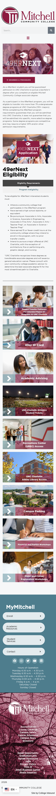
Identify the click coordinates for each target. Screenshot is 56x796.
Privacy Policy (28, 764)
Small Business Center (28, 769)
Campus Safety (28, 732)
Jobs (28, 761)
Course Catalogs (28, 729)
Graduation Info (28, 755)
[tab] (28, 183)
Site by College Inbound (43, 793)
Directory (28, 740)
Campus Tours (28, 738)
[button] (28, 37)
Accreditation (28, 726)
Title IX (28, 767)
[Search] (51, 30)
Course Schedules (28, 735)
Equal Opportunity (28, 753)
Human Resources (28, 758)
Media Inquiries (28, 772)
